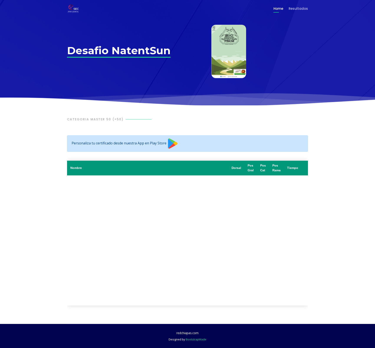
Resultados (298, 8)
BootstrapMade (196, 339)
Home (278, 8)
